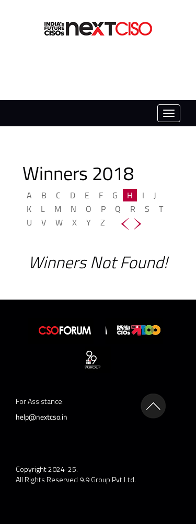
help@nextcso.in (41, 416)
